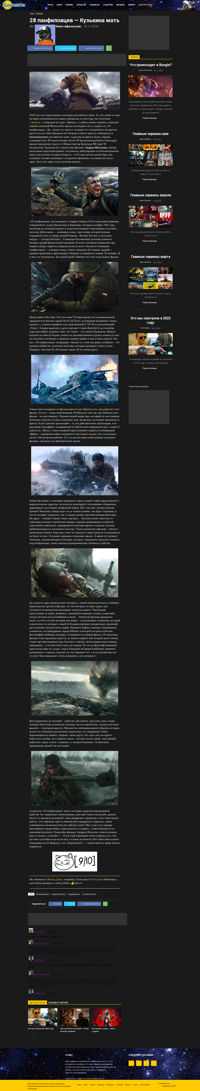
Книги (131, 4)
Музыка (120, 4)
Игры (50, 4)
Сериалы (81, 4)
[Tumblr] (131, 1063)
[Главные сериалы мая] (151, 155)
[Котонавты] (14, 9)
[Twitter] (139, 1063)
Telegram (97, 879)
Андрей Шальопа (58, 894)
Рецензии (39, 14)
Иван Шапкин (145, 139)
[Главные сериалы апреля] (151, 216)
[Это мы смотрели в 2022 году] (42, 1017)
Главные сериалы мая (150, 134)
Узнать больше (150, 118)
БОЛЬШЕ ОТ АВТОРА (58, 1003)
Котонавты (145, 328)
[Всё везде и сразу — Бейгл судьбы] (106, 1017)
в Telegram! (100, 1070)
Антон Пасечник (145, 70)
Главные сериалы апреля (150, 195)
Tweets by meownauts (139, 386)
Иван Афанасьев (68, 26)
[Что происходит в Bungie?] (151, 86)
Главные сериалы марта (150, 257)
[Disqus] (75, 961)
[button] (165, 5)
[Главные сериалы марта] (151, 278)
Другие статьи (37, 1003)
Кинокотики (145, 4)
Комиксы (95, 4)
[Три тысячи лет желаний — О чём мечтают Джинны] (74, 1017)
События (108, 4)
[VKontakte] (146, 1063)
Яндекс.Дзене (55, 879)
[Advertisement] (76, 60)
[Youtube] (154, 1063)
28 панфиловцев (42, 894)
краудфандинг (74, 894)
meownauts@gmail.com (93, 1078)
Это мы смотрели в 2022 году (40, 1029)
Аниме (69, 4)
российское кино (89, 894)
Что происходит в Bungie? (151, 65)
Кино (59, 4)
